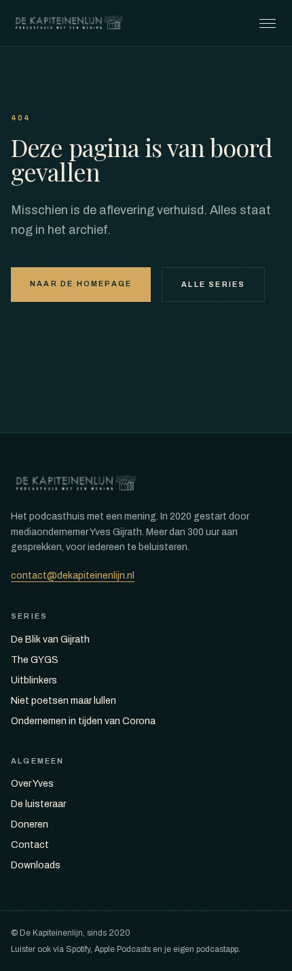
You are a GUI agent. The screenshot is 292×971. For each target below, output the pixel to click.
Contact (30, 845)
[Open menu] (267, 23)
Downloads (35, 865)
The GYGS (34, 660)
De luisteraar (38, 804)
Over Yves (32, 784)
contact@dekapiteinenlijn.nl (72, 575)
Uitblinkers (34, 680)
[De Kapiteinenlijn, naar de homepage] (69, 23)
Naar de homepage (81, 283)
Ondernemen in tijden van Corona (83, 721)
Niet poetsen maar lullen (63, 701)
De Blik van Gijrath (50, 639)
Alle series (213, 284)
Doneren (29, 824)
